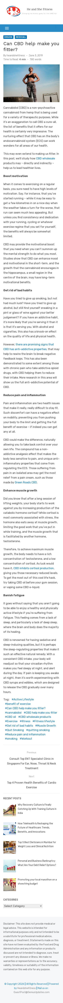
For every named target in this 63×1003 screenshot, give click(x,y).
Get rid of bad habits (20, 725)
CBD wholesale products (35, 716)
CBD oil (11, 716)
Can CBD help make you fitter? (26, 708)
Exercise (12, 721)
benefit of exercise (19, 703)
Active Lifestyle (24, 699)
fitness (26, 721)
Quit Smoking (15, 730)
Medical (21, 37)
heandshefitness (16, 55)
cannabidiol (14, 712)
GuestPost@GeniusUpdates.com (32, 992)
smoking (12, 738)
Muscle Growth (46, 725)
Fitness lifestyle (44, 721)
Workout (27, 738)
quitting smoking (39, 730)
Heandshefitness (26, 988)
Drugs (8, 37)
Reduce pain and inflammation (26, 734)
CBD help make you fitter (41, 712)
